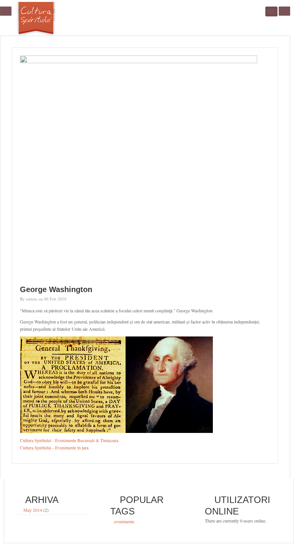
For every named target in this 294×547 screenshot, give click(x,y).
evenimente (124, 521)
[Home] (36, 20)
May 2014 (32, 510)
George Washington (56, 289)
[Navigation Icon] (284, 11)
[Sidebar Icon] (5, 11)
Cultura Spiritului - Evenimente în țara (54, 447)
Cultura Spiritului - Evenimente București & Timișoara (69, 440)
